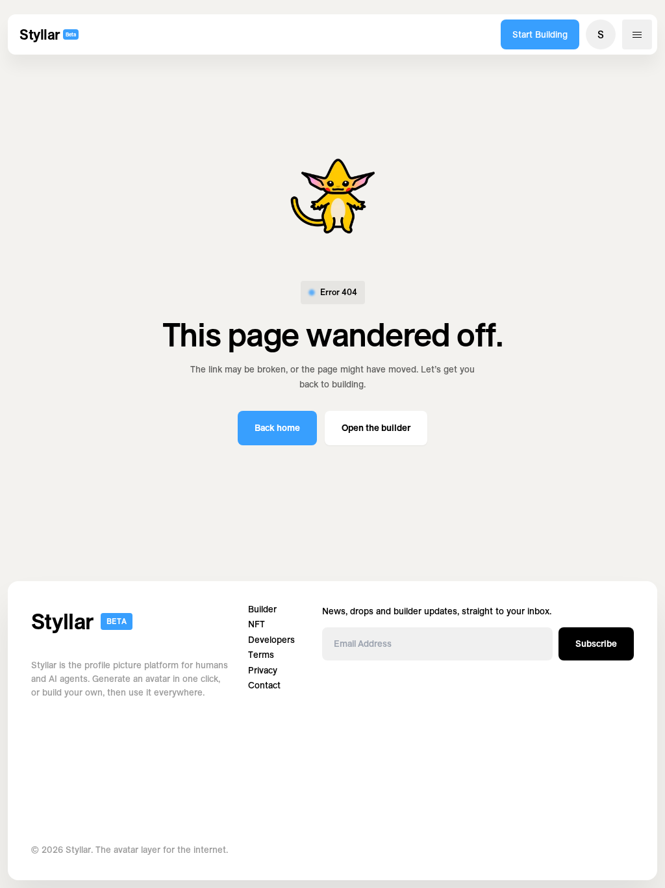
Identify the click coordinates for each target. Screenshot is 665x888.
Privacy (262, 670)
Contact (264, 685)
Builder (262, 609)
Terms (261, 655)
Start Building (540, 34)
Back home (277, 428)
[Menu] (637, 34)
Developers (271, 640)
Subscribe (596, 643)
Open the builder (376, 428)
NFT (256, 624)
